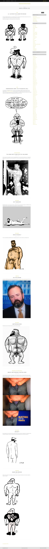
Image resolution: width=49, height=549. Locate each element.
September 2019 (35, 94)
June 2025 (34, 58)
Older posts (5, 543)
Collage (34, 28)
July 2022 (34, 69)
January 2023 (35, 64)
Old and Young (35, 34)
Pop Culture (34, 40)
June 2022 (34, 70)
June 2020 (34, 87)
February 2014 (35, 124)
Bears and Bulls (35, 27)
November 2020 (35, 83)
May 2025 (34, 59)
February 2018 (35, 114)
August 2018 (34, 107)
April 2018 (34, 112)
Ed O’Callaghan (17, 277)
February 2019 (35, 100)
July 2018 (34, 108)
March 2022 (34, 71)
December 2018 (35, 102)
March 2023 (34, 63)
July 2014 (34, 120)
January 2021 (34, 81)
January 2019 (34, 101)
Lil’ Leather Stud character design (17, 13)
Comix (17, 12)
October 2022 (35, 65)
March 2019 (34, 99)
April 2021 (34, 77)
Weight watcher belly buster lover (17, 372)
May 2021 (34, 76)
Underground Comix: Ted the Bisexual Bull (17, 88)
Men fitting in (35, 16)
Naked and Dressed (17, 472)
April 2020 (34, 88)
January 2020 (35, 90)
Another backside (17, 324)
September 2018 (35, 106)
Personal (34, 38)
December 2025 (35, 57)
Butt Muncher (17, 202)
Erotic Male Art (17, 200)
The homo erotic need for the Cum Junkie (17, 154)
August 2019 (34, 95)
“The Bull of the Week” (10, 91)
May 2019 (34, 96)
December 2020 (35, 82)
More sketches (35, 20)
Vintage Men (34, 50)
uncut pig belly (17, 234)
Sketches (34, 46)
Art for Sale (34, 26)
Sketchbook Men (35, 21)
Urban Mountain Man (24, 3)
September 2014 (35, 119)
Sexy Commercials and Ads (36, 44)
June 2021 (34, 75)
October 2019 (35, 93)
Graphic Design (17, 470)
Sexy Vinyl (34, 45)
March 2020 (34, 89)
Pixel (33, 39)
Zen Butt (17, 431)
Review (34, 41)
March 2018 (34, 113)
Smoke (34, 47)
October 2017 (34, 118)
